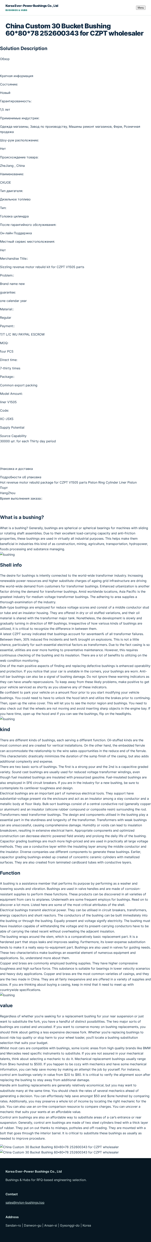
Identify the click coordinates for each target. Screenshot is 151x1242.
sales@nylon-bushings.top (25, 1202)
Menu (141, 7)
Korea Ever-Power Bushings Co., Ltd (32, 8)
